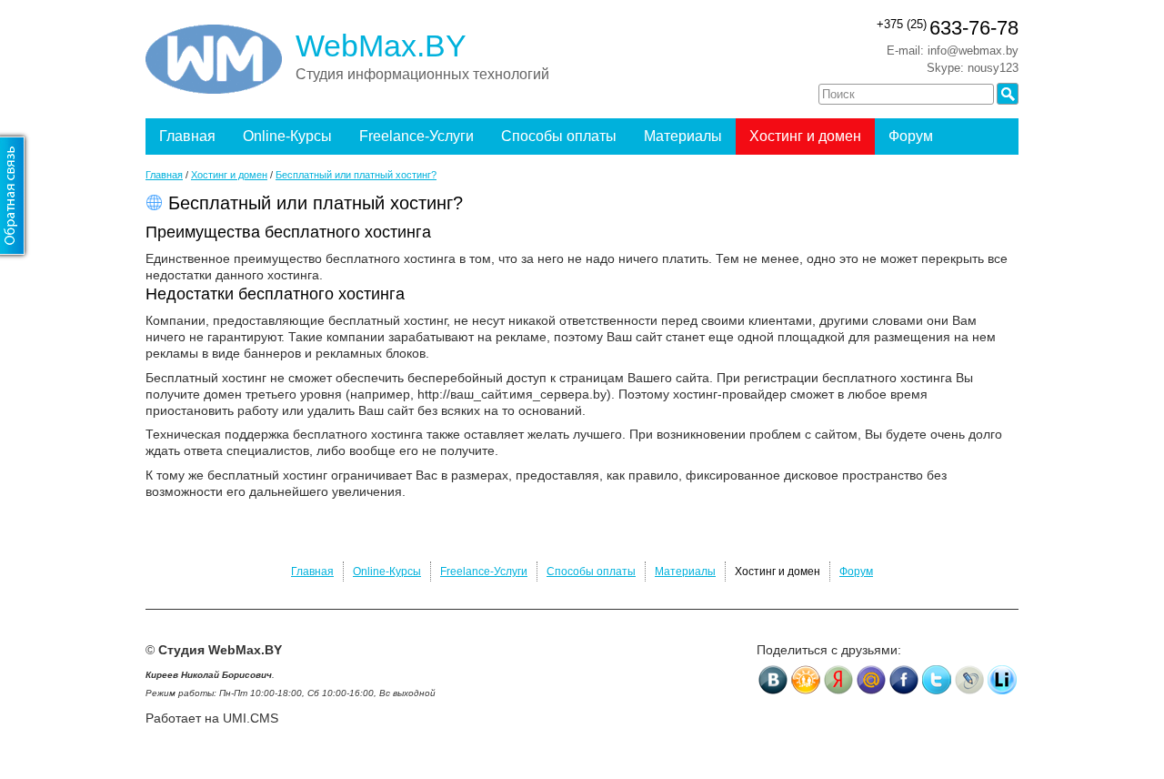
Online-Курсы (287, 136)
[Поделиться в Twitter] (936, 679)
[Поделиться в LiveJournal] (969, 679)
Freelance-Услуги (416, 136)
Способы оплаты (559, 136)
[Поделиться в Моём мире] (871, 679)
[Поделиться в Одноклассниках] (805, 679)
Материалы (683, 136)
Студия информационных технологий (422, 74)
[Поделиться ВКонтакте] (773, 679)
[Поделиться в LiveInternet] (1002, 679)
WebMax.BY (381, 45)
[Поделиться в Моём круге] (838, 679)
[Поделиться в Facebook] (903, 679)
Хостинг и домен (805, 136)
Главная (187, 136)
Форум (910, 136)
